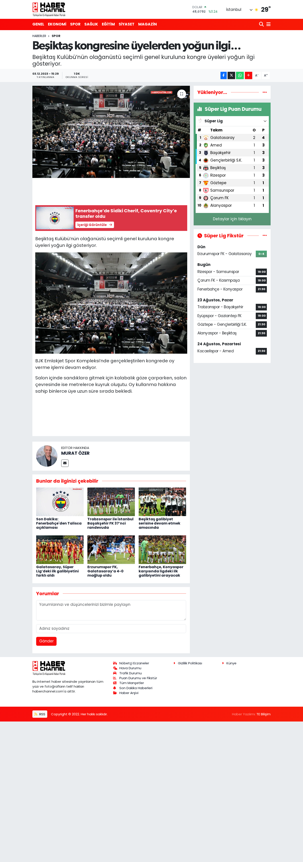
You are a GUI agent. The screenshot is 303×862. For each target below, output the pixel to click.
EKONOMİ (57, 24)
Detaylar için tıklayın (232, 219)
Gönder (46, 641)
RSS (41, 714)
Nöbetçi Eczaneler (134, 663)
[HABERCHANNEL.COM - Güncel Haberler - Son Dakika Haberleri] (49, 9)
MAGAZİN (147, 24)
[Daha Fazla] (248, 75)
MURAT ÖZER (75, 453)
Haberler (39, 36)
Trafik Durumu (130, 673)
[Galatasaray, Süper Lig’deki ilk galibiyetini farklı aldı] (60, 549)
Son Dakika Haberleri (135, 688)
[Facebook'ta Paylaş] (223, 75)
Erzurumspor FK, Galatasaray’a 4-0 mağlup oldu (105, 571)
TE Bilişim (263, 714)
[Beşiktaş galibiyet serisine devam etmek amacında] (162, 501)
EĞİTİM (108, 24)
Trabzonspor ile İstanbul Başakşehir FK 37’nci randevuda (110, 523)
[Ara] (262, 24)
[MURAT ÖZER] (46, 455)
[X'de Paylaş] (231, 75)
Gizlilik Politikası (190, 663)
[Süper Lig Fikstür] (265, 235)
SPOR (75, 24)
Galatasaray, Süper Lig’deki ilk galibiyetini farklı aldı (57, 571)
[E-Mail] (65, 463)
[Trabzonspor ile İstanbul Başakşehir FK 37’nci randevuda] (111, 501)
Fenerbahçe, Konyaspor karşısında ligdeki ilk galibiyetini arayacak (161, 571)
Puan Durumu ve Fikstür (138, 678)
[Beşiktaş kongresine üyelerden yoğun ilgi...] (111, 132)
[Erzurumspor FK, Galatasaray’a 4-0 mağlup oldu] (111, 549)
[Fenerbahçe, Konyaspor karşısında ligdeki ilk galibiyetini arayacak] (162, 549)
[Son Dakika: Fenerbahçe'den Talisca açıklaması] (60, 501)
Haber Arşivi (128, 692)
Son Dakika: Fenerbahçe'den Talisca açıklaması (59, 523)
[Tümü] (265, 92)
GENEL (38, 24)
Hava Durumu (130, 668)
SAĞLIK (91, 24)
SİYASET (126, 24)
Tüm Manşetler (131, 683)
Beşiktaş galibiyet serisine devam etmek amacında (159, 523)
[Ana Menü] (268, 24)
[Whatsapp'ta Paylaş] (240, 75)
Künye (231, 663)
